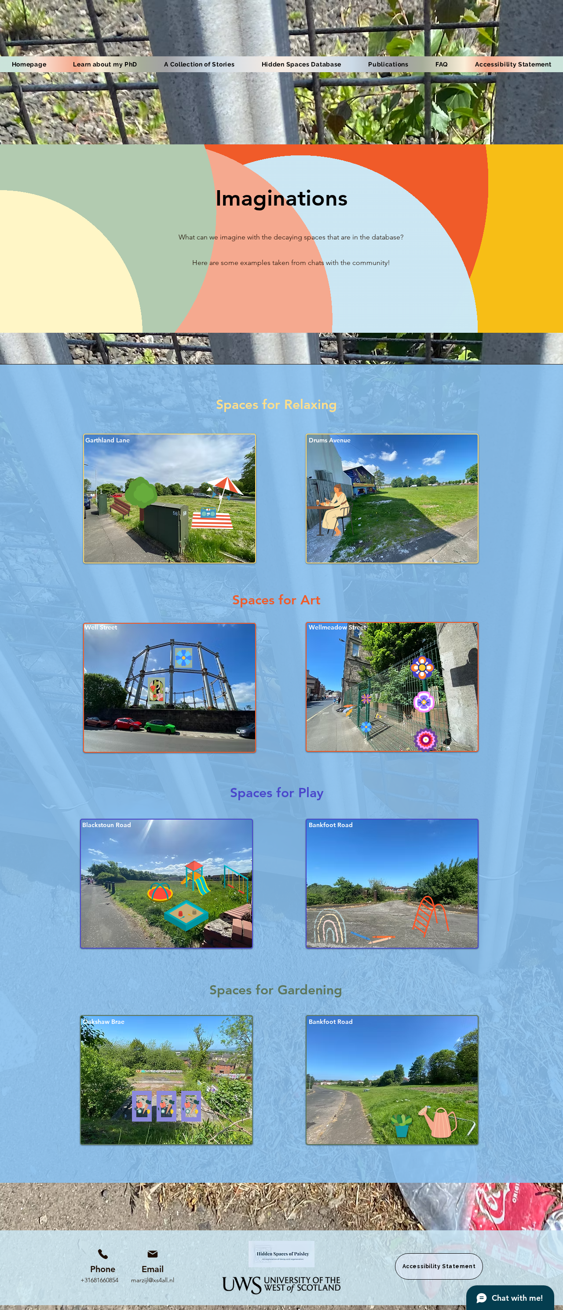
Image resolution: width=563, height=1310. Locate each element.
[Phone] (103, 1254)
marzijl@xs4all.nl (152, 1280)
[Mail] (152, 1254)
